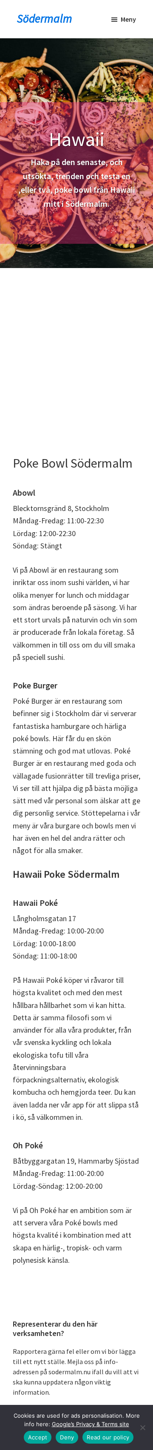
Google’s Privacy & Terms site (90, 1424)
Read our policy (108, 1437)
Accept (38, 1437)
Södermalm (44, 18)
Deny (67, 1437)
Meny (128, 19)
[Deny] (142, 1427)
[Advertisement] (76, 348)
